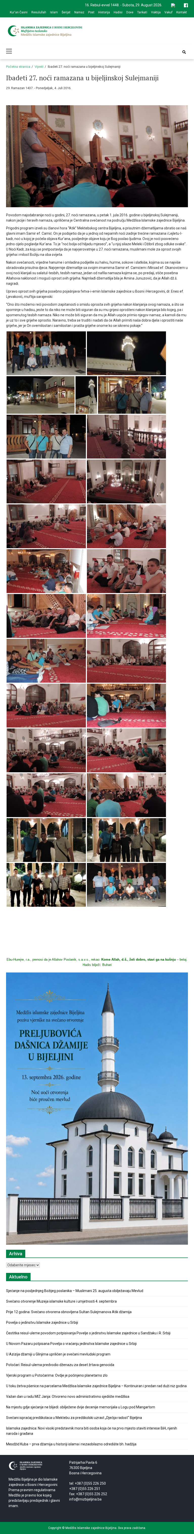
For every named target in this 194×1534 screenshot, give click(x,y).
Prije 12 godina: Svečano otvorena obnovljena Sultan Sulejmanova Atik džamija (69, 1312)
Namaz (79, 12)
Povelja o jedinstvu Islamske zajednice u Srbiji (42, 1322)
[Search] (184, 52)
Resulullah (38, 12)
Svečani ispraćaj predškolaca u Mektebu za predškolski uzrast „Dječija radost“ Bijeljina (74, 1418)
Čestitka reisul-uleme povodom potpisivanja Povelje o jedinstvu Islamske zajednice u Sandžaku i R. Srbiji (88, 1333)
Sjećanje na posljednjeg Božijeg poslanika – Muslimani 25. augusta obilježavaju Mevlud (74, 1291)
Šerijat (66, 12)
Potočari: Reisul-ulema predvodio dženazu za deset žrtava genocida (60, 1365)
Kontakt (181, 12)
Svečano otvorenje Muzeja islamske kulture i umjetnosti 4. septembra (61, 1301)
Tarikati (142, 12)
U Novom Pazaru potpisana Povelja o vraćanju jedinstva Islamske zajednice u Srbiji (71, 1344)
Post (91, 12)
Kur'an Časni (19, 12)
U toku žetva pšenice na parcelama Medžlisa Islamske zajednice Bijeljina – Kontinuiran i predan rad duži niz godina (96, 1386)
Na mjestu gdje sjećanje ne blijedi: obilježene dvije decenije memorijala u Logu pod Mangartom (80, 1407)
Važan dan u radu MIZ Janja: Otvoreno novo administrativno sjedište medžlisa (67, 1396)
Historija (104, 12)
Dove (129, 12)
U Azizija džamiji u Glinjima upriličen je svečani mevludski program (58, 1354)
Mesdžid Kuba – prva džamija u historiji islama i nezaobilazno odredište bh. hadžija (71, 1444)
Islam (54, 12)
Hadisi (118, 12)
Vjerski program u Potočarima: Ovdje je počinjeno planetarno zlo (57, 1375)
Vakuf (168, 12)
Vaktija (156, 12)
